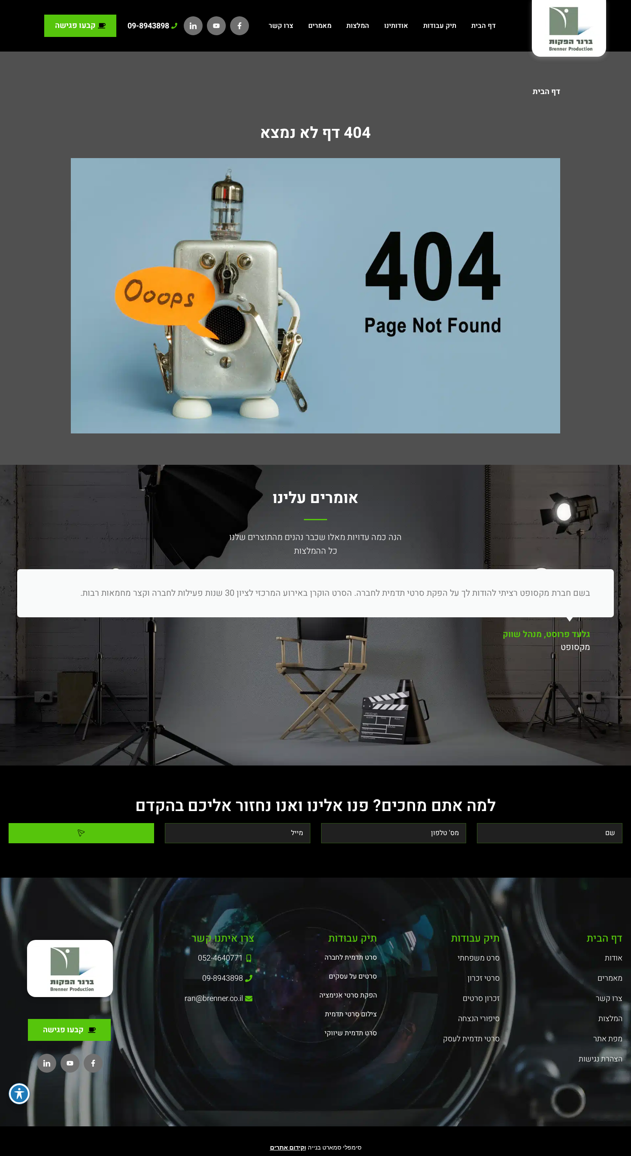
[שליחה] (81, 833)
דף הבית (483, 26)
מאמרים (319, 26)
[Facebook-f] (239, 25)
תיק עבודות (439, 26)
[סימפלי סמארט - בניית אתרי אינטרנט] (315, 1137)
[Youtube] (216, 25)
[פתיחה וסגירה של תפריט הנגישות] (19, 1093)
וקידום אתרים (288, 1147)
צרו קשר (281, 26)
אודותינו (396, 26)
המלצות (357, 26)
